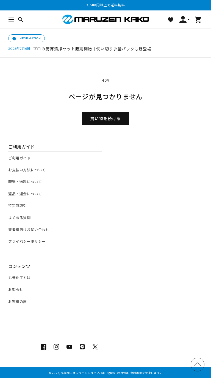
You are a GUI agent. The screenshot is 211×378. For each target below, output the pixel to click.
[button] (11, 19)
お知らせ (15, 289)
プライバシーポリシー (27, 241)
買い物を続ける (105, 118)
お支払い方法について (27, 169)
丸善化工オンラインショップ (80, 373)
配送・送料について (25, 181)
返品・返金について (25, 193)
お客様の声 (17, 301)
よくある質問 (19, 217)
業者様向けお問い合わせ (28, 229)
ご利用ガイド (19, 158)
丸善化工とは (19, 277)
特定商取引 (17, 205)
